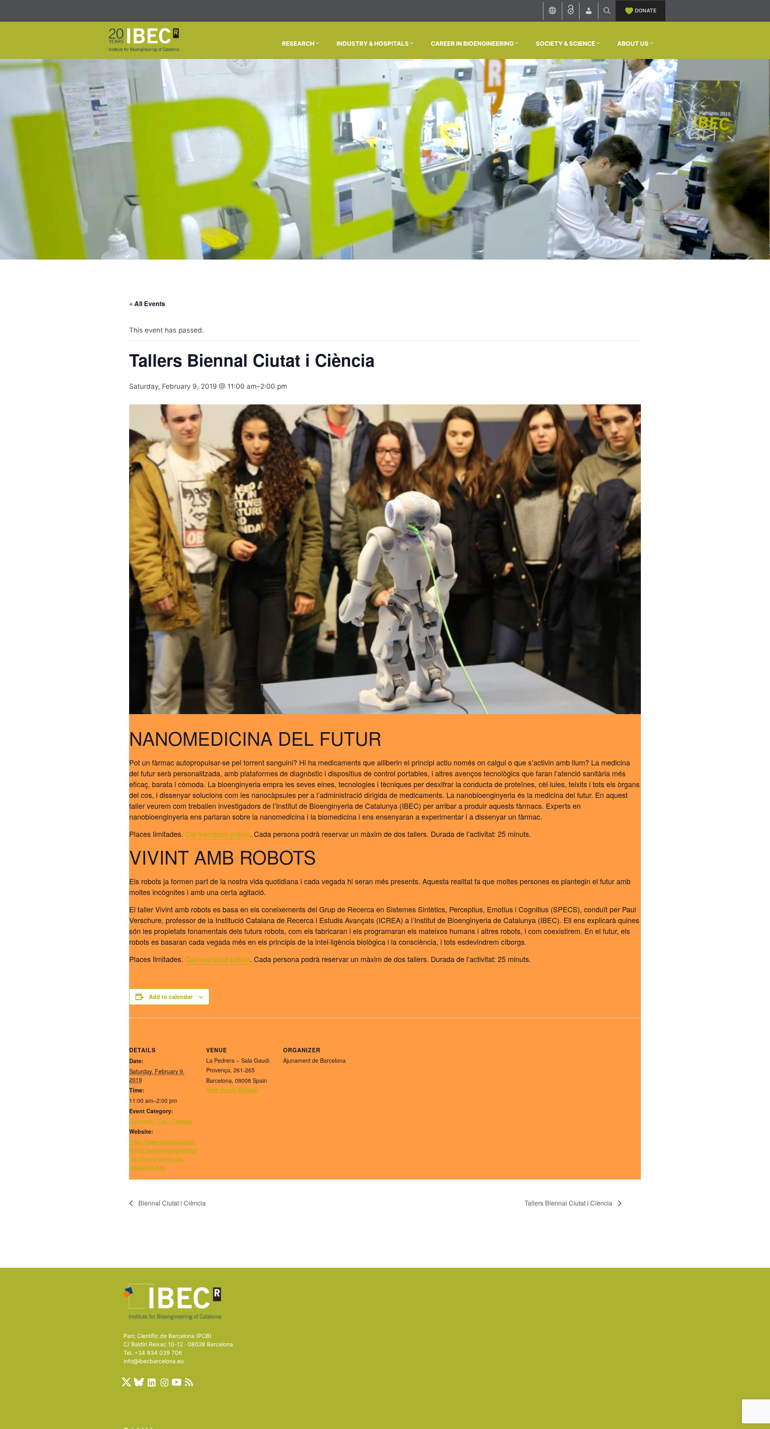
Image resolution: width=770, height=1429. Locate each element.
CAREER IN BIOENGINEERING (472, 43)
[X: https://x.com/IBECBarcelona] (126, 1382)
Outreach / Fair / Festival (160, 1121)
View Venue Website (232, 1090)
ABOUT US (632, 43)
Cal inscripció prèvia (217, 833)
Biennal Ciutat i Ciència (171, 1203)
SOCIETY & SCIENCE (565, 43)
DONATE (646, 10)
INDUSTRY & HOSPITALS (372, 43)
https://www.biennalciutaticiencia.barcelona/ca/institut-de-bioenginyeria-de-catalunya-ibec (163, 1154)
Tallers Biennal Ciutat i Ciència (569, 1203)
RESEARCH (298, 43)
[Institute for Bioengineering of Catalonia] (143, 40)
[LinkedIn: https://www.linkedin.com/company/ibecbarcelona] (151, 1382)
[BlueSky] (139, 1382)
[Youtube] (176, 1382)
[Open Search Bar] (607, 11)
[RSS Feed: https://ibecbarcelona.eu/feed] (189, 1382)
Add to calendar (170, 997)
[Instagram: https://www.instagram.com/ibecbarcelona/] (164, 1382)
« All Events (147, 303)
